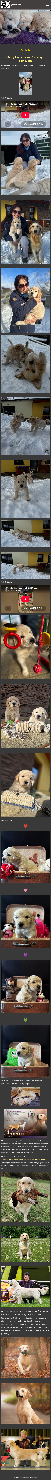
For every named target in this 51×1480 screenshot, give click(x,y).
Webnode (33, 1477)
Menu (47, 4)
